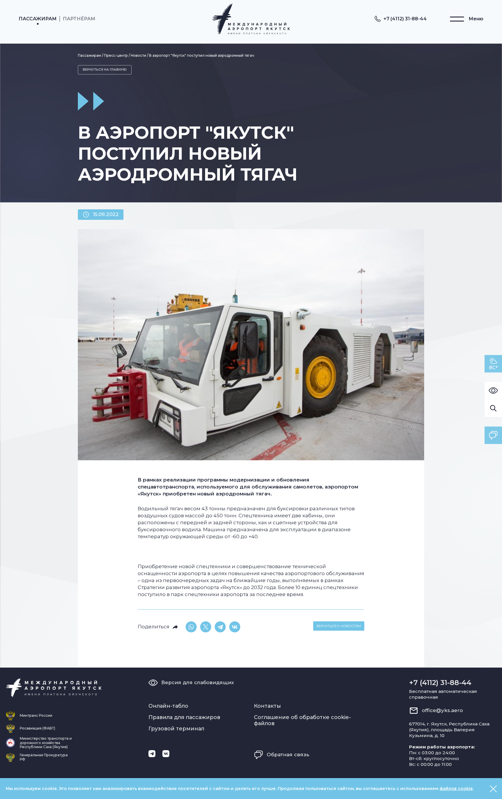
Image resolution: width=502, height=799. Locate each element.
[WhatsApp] (191, 626)
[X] (205, 626)
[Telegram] (220, 626)
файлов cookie (456, 788)
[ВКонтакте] (234, 626)
